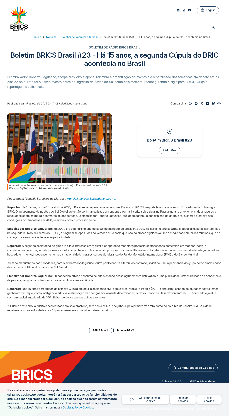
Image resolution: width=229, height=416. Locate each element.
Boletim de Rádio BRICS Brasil (80, 36)
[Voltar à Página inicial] (19, 30)
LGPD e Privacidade (202, 381)
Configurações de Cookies (193, 367)
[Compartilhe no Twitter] (202, 103)
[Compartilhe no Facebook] (196, 103)
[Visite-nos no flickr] (178, 10)
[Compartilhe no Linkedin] (207, 103)
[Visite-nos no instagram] (184, 10)
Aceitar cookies (209, 399)
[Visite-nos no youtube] (190, 10)
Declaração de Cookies (78, 407)
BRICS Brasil (100, 330)
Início (37, 36)
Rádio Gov (170, 150)
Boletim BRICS (126, 330)
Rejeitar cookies (183, 399)
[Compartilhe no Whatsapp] (190, 103)
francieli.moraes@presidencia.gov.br (91, 198)
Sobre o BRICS (171, 381)
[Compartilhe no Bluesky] (213, 103)
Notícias (51, 36)
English (207, 10)
